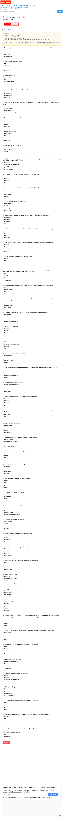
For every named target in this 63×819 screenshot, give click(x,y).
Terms (12, 9)
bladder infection (8, 360)
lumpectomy (7, 402)
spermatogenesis (8, 249)
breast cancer (7, 133)
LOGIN (33, 5)
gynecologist (7, 65)
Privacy (8, 9)
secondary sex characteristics (11, 112)
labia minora (7, 147)
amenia (6, 52)
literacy (9, 29)
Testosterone (7, 278)
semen (6, 192)
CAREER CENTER (17, 5)
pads (5, 405)
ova (5, 79)
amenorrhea (7, 149)
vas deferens (7, 319)
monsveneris (7, 110)
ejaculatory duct (8, 95)
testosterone (7, 314)
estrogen (6, 178)
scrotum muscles (8, 189)
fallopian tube (7, 77)
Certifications (25, 7)
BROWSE (9, 5)
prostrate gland (8, 93)
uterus (6, 124)
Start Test (7, 24)
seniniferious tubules (9, 81)
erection (6, 63)
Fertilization (7, 221)
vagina (6, 90)
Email (16, 9)
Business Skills (3, 7)
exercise (6, 528)
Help (5, 9)
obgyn (6, 480)
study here (26, 36)
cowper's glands (8, 443)
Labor (5, 183)
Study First (15, 24)
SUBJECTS (3, 5)
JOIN (30, 5)
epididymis (7, 54)
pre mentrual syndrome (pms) (11, 233)
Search (59, 11)
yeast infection (8, 56)
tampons (6, 346)
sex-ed (13, 29)
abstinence (7, 68)
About (1, 9)
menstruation (7, 389)
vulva (5, 84)
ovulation (6, 70)
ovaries (6, 625)
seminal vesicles (8, 108)
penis (5, 291)
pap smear (7, 230)
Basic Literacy (17, 7)
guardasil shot (8, 300)
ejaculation (7, 720)
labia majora (7, 194)
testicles (6, 135)
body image (7, 97)
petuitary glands (8, 289)
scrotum (6, 49)
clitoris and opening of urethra (12, 384)
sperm (6, 138)
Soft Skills (10, 7)
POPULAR (25, 5)
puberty (6, 151)
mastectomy (7, 219)
